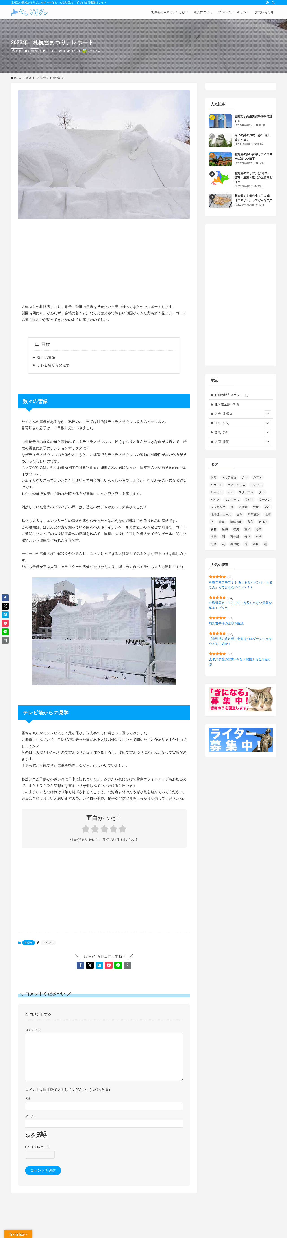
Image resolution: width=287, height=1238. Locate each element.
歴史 (236, 529)
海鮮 (258, 529)
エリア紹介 (229, 477)
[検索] (273, 2)
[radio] (86, 829)
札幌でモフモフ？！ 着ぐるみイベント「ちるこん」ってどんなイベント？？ (241, 585)
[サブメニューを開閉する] (268, 413)
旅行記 (263, 522)
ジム (231, 492)
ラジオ (249, 499)
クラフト (216, 484)
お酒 (214, 477)
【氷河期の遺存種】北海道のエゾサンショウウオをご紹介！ (240, 641)
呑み (239, 514)
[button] (80, 965)
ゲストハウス (236, 484)
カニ (245, 477)
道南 (222, 441)
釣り (256, 544)
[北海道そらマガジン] (29, 12)
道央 (223, 413)
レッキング (218, 507)
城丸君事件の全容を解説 (226, 623)
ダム (262, 492)
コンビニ (256, 484)
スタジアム (246, 492)
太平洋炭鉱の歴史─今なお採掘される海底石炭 (240, 661)
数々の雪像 (46, 357)
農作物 (234, 544)
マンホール (232, 499)
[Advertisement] (104, 257)
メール (30, 1116)
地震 (268, 514)
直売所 (234, 536)
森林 (214, 529)
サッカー (216, 492)
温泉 (214, 536)
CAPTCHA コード (37, 1147)
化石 (267, 507)
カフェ (257, 477)
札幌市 (34, 51)
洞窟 (247, 529)
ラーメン (265, 499)
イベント (52, 50)
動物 (256, 507)
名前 (28, 1098)
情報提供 (236, 522)
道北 (222, 423)
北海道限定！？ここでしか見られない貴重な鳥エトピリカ (240, 605)
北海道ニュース (221, 514)
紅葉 (214, 544)
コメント (33, 1030)
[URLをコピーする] (127, 965)
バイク (215, 499)
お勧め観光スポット (231, 395)
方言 (250, 522)
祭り (247, 536)
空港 (258, 536)
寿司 (222, 522)
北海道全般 (227, 404)
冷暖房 (243, 507)
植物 (225, 529)
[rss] (267, 2)
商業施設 (253, 514)
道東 (222, 432)
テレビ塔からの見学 (53, 365)
